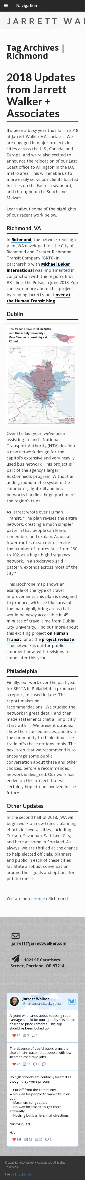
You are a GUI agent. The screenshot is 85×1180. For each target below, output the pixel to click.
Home (39, 898)
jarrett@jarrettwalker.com (39, 943)
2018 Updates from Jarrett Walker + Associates (41, 95)
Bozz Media (23, 1174)
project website (58, 639)
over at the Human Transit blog (38, 298)
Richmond (21, 239)
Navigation (26, 5)
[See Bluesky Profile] (71, 1001)
